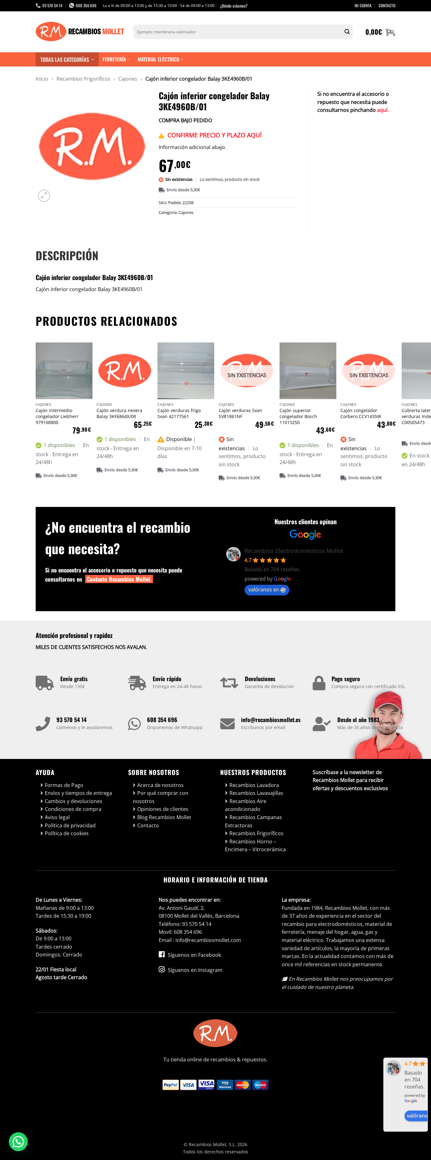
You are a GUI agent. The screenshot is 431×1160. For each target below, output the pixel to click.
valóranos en (263, 589)
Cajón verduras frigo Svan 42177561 (179, 413)
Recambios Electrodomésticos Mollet (294, 550)
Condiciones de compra (73, 809)
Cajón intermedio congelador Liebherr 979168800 (57, 416)
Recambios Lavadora (254, 785)
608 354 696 (162, 719)
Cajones (127, 78)
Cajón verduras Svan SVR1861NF (240, 413)
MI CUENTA (363, 6)
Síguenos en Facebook (194, 954)
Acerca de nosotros (160, 785)
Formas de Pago (64, 785)
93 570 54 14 (71, 719)
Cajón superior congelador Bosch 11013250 (298, 416)
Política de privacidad (70, 825)
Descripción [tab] (67, 255)
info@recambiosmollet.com (208, 940)
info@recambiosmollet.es (271, 719)
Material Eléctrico (158, 59)
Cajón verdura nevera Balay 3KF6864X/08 (119, 413)
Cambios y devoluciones (73, 801)
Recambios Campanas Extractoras (253, 821)
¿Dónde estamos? (233, 6)
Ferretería (114, 59)
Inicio (42, 78)
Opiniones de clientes (162, 809)
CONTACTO (387, 6)
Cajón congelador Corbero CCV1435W (360, 413)
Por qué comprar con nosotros (160, 797)
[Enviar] (347, 31)
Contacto (148, 825)
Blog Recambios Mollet (164, 817)
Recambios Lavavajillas (256, 793)
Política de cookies (67, 833)
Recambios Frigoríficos (83, 78)
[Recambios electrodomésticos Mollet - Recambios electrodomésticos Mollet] (80, 32)
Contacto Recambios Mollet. (119, 579)
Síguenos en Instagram (194, 970)
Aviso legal (57, 817)
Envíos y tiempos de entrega (78, 793)
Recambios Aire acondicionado (245, 805)
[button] (380, 31)
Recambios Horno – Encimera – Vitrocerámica (255, 845)
